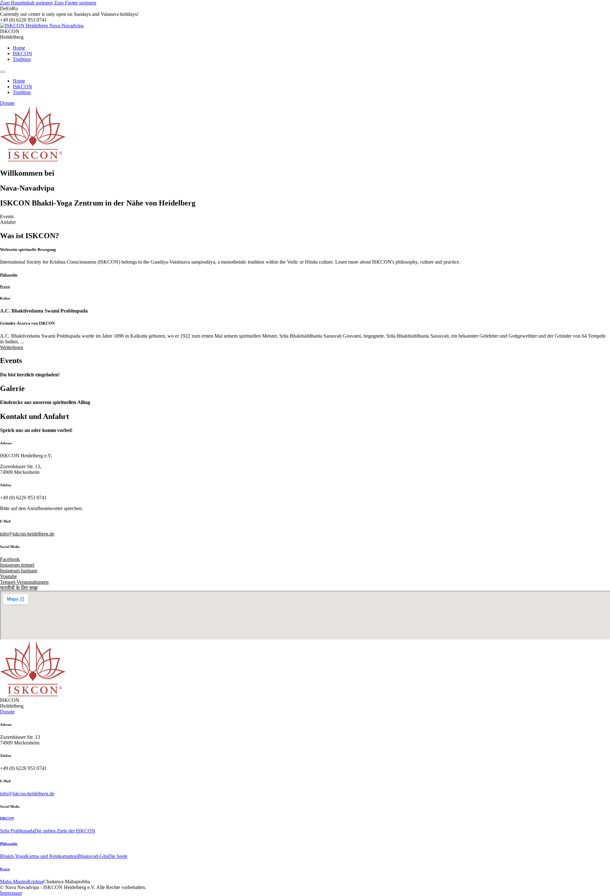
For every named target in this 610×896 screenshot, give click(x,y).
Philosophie (8, 843)
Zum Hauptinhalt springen (26, 2)
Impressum (11, 893)
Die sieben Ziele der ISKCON (64, 830)
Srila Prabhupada (17, 830)
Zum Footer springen (75, 2)
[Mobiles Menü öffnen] (2, 72)
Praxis (5, 869)
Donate (7, 103)
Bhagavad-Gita (93, 856)
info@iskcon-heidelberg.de (27, 533)
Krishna (35, 881)
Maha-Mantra (13, 881)
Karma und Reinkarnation (51, 856)
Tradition (22, 59)
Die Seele (117, 856)
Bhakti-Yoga (12, 856)
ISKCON (22, 53)
